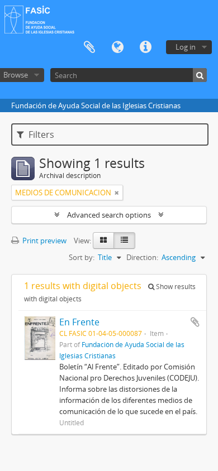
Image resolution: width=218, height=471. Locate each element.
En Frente (79, 322)
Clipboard (89, 47)
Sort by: (81, 257)
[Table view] (124, 240)
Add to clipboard (195, 322)
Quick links (145, 47)
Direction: (142, 257)
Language (117, 47)
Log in (186, 47)
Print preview (44, 240)
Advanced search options (109, 215)
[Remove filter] (117, 192)
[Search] (200, 75)
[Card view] (103, 240)
